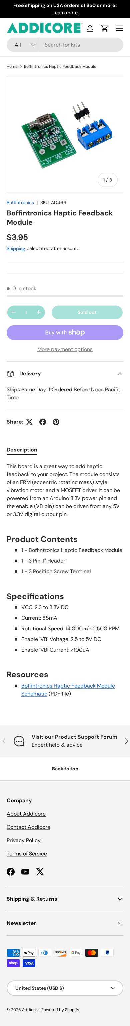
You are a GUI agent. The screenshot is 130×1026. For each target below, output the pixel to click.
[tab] (22, 449)
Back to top (65, 769)
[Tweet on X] (29, 422)
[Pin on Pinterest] (56, 422)
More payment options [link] (65, 349)
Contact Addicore (28, 827)
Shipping (16, 248)
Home (12, 66)
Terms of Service (27, 853)
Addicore (31, 1009)
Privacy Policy (24, 840)
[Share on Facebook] (42, 422)
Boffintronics (20, 202)
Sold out (87, 312)
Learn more (65, 13)
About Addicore (26, 813)
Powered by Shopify (60, 1009)
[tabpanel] (65, 580)
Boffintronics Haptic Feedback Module (60, 66)
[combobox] (65, 45)
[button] (104, 28)
